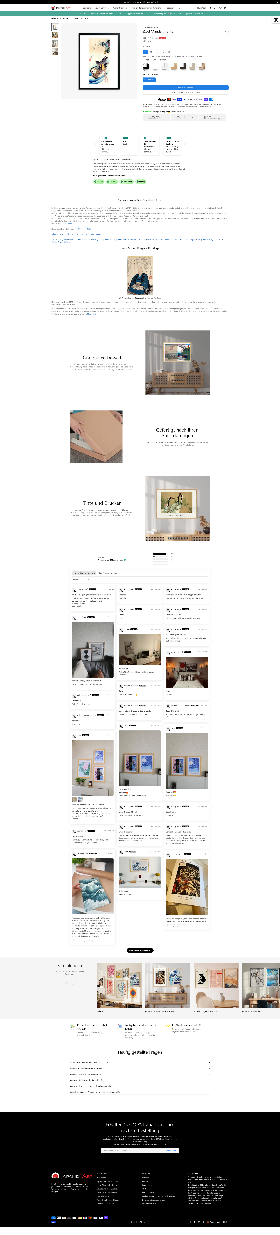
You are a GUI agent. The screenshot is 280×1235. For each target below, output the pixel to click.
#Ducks (72, 239)
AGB (144, 1189)
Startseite (87, 8)
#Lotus (150, 239)
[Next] (73, 982)
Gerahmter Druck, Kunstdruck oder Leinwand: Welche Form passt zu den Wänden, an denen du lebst (208, 1180)
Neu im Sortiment (102, 8)
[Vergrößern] (132, 28)
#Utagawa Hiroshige (205, 239)
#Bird (53, 239)
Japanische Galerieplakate (107, 1181)
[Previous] (66, 982)
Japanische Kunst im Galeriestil (160, 1011)
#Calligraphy (62, 239)
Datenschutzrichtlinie (155, 1144)
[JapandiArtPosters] (190, 1222)
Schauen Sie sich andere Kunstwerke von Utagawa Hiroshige (76, 234)
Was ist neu (101, 1178)
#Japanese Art (106, 239)
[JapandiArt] (195, 1222)
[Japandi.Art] (61, 8)
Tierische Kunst (103, 1196)
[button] (225, 7)
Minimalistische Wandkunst (108, 1192)
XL (170, 52)
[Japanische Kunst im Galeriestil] (167, 985)
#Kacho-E (142, 239)
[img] (112, 557)
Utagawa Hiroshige (150, 27)
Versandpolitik (148, 1192)
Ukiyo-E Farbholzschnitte (107, 1185)
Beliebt (65, 19)
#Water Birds (56, 242)
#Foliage (95, 239)
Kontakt (145, 1181)
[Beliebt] (119, 985)
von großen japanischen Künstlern (146, 8)
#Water (219, 239)
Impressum (147, 1185)
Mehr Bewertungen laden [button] (140, 950)
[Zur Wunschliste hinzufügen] (226, 31)
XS (152, 52)
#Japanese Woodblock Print (125, 239)
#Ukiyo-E (192, 239)
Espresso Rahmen (184, 67)
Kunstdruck (156, 67)
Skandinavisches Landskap (108, 1189)
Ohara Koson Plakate (105, 1203)
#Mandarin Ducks (161, 239)
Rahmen (145, 1178)
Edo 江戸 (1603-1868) (83, 229)
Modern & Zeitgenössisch (206, 1011)
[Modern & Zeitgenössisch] (216, 985)
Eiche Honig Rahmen (175, 67)
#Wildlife (67, 242)
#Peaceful (183, 239)
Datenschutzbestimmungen (153, 1200)
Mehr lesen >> (68, 224)
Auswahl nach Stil (120, 8)
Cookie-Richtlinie (149, 1203)
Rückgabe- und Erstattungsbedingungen (158, 1196)
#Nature (174, 239)
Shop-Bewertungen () (107, 573)
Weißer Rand (150, 80)
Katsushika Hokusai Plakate (108, 1200)
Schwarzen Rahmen (147, 67)
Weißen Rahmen (165, 67)
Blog (180, 8)
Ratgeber (170, 8)
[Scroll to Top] (275, 1223)
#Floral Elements (84, 239)
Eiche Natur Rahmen (203, 67)
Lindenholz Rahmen (193, 67)
